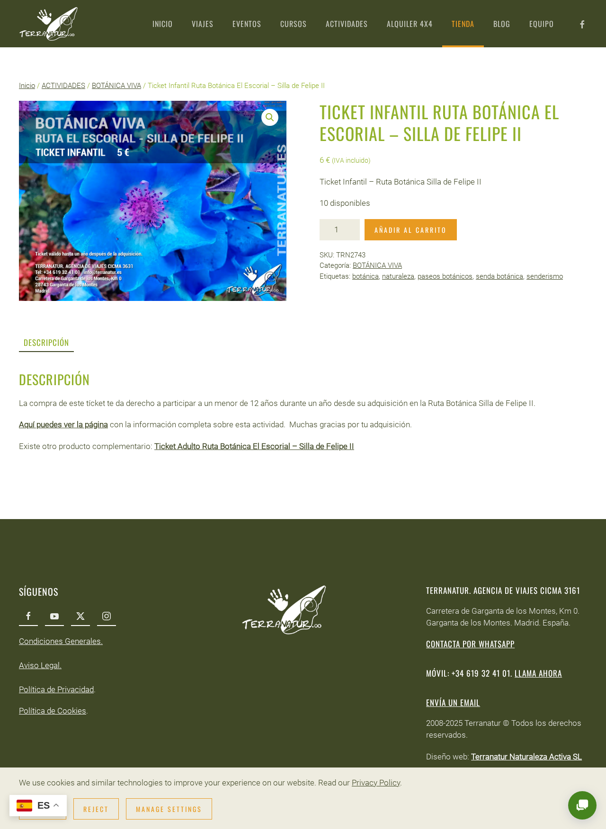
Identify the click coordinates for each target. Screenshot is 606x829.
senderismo (544, 276)
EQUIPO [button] (541, 23)
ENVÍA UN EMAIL (453, 702)
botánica (365, 276)
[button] (269, 117)
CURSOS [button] (293, 23)
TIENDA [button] (463, 23)
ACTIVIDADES (63, 85)
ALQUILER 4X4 (410, 23)
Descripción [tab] (46, 342)
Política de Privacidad (56, 689)
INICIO (162, 23)
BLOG (501, 23)
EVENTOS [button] (246, 23)
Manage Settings (169, 809)
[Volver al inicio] (48, 23)
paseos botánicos (445, 276)
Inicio (27, 85)
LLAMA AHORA (538, 673)
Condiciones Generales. (61, 641)
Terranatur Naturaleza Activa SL (526, 756)
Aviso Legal (39, 665)
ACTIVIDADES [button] (347, 23)
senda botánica (499, 276)
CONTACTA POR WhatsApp (470, 644)
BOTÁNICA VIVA (116, 85)
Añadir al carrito (410, 230)
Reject (96, 809)
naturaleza (398, 276)
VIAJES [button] (203, 23)
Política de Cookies (52, 710)
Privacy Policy (376, 782)
